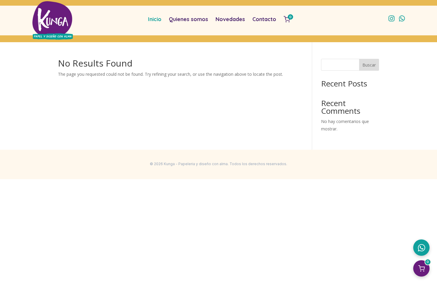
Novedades (230, 19)
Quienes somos (188, 19)
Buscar (369, 65)
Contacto (264, 19)
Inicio (154, 19)
